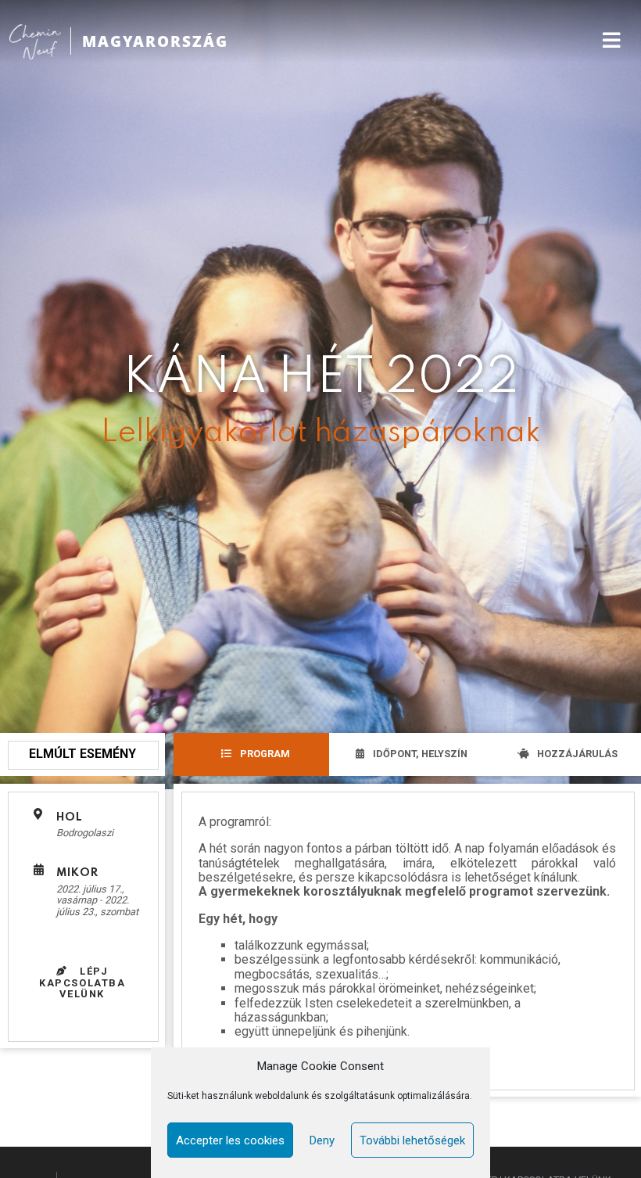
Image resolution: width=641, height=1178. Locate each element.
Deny (322, 1140)
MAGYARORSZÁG (155, 41)
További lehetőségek (412, 1140)
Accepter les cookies (230, 1140)
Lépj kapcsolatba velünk (82, 982)
